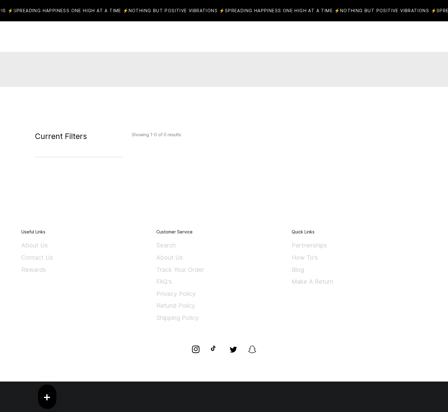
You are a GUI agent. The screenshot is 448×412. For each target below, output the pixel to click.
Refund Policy (175, 306)
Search (166, 246)
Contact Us (37, 258)
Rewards (33, 270)
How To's (305, 258)
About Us (34, 246)
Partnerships (309, 246)
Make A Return (312, 282)
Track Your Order (180, 270)
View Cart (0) (245, 37)
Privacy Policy (176, 294)
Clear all (55, 153)
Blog (298, 270)
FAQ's (164, 282)
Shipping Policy (177, 318)
